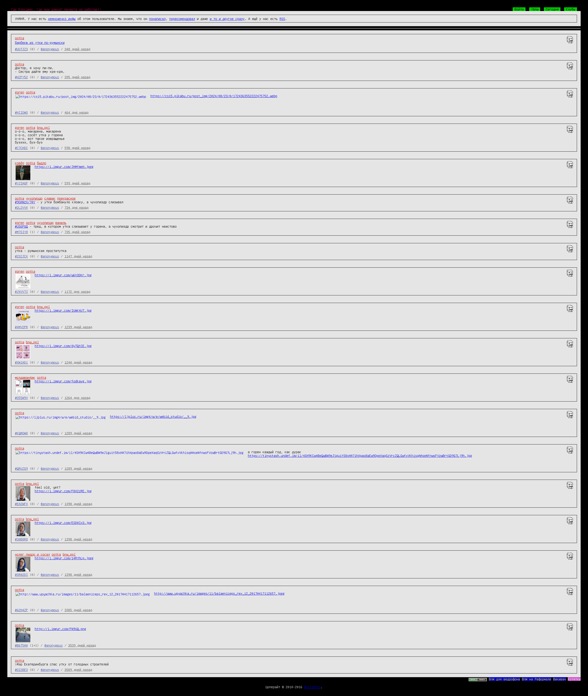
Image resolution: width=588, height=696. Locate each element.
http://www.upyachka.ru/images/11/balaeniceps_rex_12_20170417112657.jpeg (219, 593)
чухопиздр (34, 198)
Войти (519, 9)
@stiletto (312, 687)
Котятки (574, 679)
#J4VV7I (21, 291)
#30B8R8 (21, 539)
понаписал (157, 18)
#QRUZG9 (21, 468)
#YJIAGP (21, 183)
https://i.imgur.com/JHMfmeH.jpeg (64, 166)
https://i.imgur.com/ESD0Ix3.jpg (63, 522)
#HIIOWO (21, 112)
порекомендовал (182, 18)
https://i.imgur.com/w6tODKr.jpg (63, 275)
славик (49, 198)
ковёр (19, 163)
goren (19, 92)
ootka (19, 38)
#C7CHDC (21, 148)
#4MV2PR (21, 327)
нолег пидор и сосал (32, 554)
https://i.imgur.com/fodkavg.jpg (63, 381)
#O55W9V (21, 397)
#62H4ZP (21, 610)
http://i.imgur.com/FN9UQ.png (60, 629)
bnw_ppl (43, 127)
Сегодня (552, 9)
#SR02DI (21, 574)
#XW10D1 (21, 362)
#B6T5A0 (21, 645)
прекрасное (66, 198)
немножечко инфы (62, 18)
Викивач (559, 679)
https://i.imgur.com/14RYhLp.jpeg (64, 558)
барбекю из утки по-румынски (40, 42)
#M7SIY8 (21, 232)
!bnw (534, 9)
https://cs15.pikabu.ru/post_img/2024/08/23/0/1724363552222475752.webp (213, 96)
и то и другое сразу (227, 18)
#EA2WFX (21, 504)
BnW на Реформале (536, 679)
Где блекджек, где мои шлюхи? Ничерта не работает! (56, 9)
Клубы (570, 9)
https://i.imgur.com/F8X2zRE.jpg (63, 491)
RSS (282, 18)
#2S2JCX (21, 256)
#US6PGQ (21, 226)
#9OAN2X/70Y (25, 202)
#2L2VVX (21, 207)
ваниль (60, 222)
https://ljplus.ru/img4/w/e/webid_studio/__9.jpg (153, 416)
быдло (41, 163)
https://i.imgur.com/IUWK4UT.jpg (63, 310)
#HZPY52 (21, 77)
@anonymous (50, 49)
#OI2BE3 (21, 669)
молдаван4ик (25, 377)
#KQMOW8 (21, 433)
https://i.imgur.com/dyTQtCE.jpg (63, 346)
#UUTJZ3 (21, 49)
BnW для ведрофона (504, 679)
